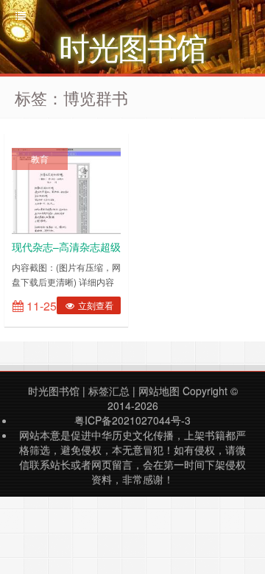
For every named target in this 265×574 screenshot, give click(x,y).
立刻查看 (94, 305)
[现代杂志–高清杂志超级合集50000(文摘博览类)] (66, 189)
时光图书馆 (54, 390)
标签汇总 (109, 390)
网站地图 (159, 390)
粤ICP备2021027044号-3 (132, 420)
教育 (40, 158)
